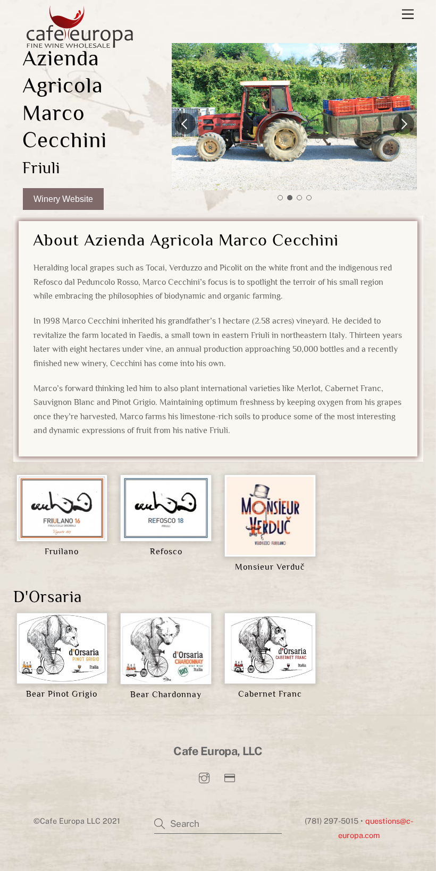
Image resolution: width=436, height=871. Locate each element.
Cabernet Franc (270, 694)
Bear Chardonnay (166, 694)
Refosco (166, 551)
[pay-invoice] (229, 776)
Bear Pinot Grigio (61, 694)
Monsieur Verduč (270, 567)
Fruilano (62, 551)
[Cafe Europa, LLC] (80, 43)
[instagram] (204, 776)
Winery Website (63, 199)
